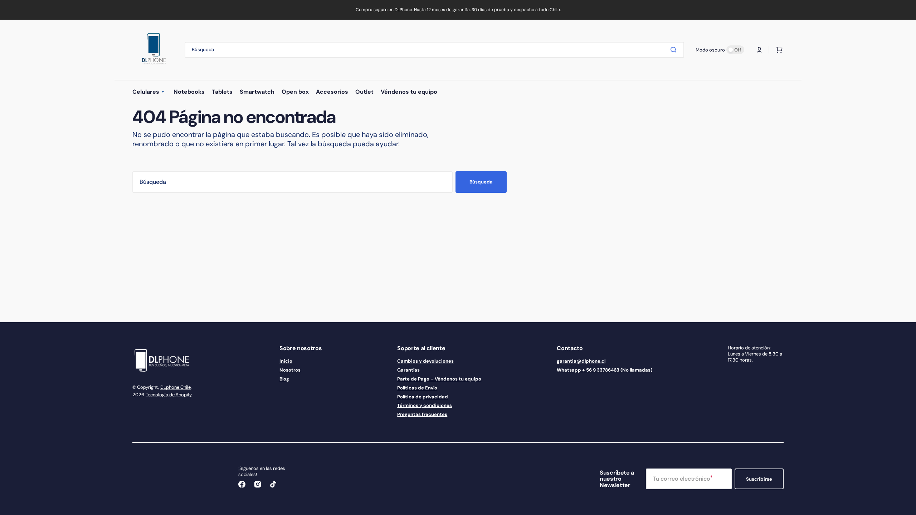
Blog (284, 379)
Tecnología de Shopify (169, 395)
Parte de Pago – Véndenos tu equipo (439, 379)
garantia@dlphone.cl (581, 361)
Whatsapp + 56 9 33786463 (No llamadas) (604, 370)
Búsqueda (481, 182)
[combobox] (434, 50)
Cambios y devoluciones (425, 361)
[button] (759, 50)
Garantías (408, 370)
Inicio (285, 361)
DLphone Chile (175, 387)
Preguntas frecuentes (422, 414)
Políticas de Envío (417, 388)
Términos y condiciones (424, 405)
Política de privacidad (422, 397)
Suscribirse (759, 479)
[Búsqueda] (675, 50)
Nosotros (290, 370)
